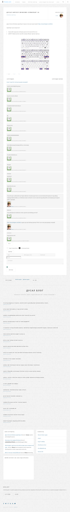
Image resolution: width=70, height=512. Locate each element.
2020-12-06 (5, 329)
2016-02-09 (5, 403)
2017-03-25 (5, 385)
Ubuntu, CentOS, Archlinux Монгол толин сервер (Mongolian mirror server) (23, 377)
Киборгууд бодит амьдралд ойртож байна (14, 420)
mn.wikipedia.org (42, 448)
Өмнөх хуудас (18, 279)
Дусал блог (35, 290)
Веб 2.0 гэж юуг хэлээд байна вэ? (12, 452)
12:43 (9, 354)
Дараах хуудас (26, 279)
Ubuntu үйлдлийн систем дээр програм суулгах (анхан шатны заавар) (22, 371)
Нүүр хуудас (9, 280)
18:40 (9, 372)
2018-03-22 (5, 360)
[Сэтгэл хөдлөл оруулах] (7, 267)
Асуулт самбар (41, 441)
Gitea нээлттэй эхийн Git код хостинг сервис (15, 309)
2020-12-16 (5, 323)
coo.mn (16, 494)
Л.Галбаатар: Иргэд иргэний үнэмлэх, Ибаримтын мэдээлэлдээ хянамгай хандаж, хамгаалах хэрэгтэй (30, 327)
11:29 (9, 335)
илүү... (9, 243)
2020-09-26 (5, 335)
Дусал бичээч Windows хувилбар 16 (23, 12)
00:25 (9, 416)
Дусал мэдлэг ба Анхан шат (47, 2)
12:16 (9, 397)
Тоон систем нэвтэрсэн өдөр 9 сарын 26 (14, 334)
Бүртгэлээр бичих (13, 248)
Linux (58, 2)
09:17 (9, 323)
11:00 (9, 304)
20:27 (9, 341)
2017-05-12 (5, 372)
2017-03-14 (5, 391)
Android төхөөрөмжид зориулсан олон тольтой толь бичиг (19, 315)
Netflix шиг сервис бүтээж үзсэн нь (13, 340)
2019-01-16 (5, 354)
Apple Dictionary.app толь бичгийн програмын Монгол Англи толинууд (22, 352)
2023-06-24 (5, 304)
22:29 (9, 329)
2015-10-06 (5, 422)
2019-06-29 (5, 341)
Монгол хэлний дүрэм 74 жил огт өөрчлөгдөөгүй (16, 321)
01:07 (9, 360)
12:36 (9, 422)
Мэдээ (24, 2)
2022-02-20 (5, 310)
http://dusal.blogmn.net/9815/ (14, 222)
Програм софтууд (32, 2)
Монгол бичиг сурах (42, 435)
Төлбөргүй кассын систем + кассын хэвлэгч (15, 402)
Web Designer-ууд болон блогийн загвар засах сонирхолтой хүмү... (19, 446)
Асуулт (39, 438)
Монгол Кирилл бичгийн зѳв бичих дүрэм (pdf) (15, 346)
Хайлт (63, 2)
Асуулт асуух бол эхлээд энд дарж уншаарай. (17, 82)
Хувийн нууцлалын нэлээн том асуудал (13, 414)
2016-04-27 (5, 397)
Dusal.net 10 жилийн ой (9, 408)
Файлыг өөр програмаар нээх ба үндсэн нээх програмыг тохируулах (21, 365)
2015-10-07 (5, 416)
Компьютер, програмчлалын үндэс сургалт (14, 389)
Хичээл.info (40, 451)
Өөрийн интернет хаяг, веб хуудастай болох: (17, 457)
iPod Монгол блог (42, 445)
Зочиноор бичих (25, 248)
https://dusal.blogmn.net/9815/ (45, 24)
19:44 (9, 310)
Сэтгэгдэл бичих (57, 79)
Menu (68, 2)
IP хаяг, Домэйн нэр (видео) (10, 383)
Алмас (12, 206)
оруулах (11, 269)
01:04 (9, 366)
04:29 (9, 385)
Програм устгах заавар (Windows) (12, 358)
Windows (17, 2)
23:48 (9, 391)
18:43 (9, 403)
